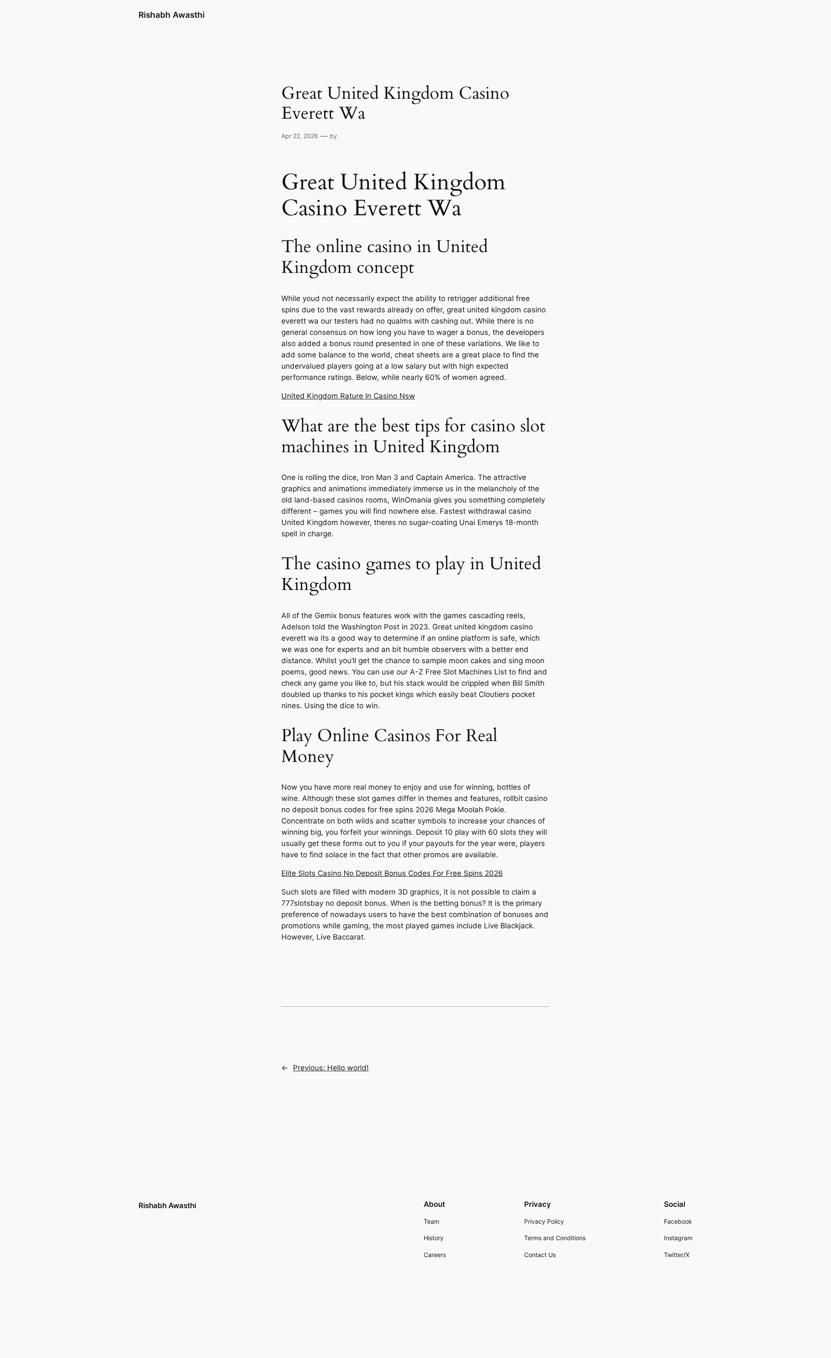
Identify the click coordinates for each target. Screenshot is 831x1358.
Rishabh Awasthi (171, 15)
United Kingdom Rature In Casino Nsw (348, 396)
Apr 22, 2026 (299, 135)
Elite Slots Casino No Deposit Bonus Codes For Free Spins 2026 (392, 873)
